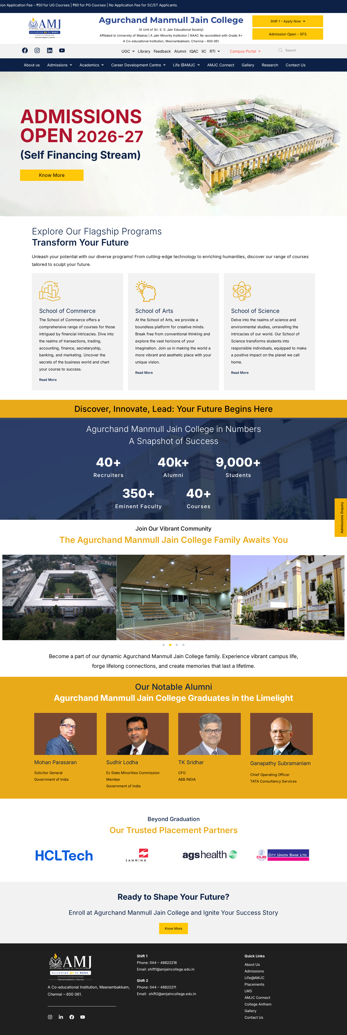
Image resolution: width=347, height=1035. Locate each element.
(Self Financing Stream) (80, 154)
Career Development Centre (136, 65)
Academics (89, 65)
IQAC (194, 51)
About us (32, 65)
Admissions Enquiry (342, 517)
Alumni (180, 51)
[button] (287, 21)
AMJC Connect (220, 65)
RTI (212, 51)
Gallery (248, 65)
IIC (204, 51)
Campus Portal (243, 51)
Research (270, 65)
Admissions (57, 65)
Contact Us (295, 65)
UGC (126, 51)
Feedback (162, 51)
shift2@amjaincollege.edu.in (172, 994)
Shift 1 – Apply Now (286, 21)
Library (144, 51)
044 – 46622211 (163, 987)
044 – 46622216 (163, 962)
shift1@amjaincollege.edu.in (171, 969)
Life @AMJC (184, 65)
